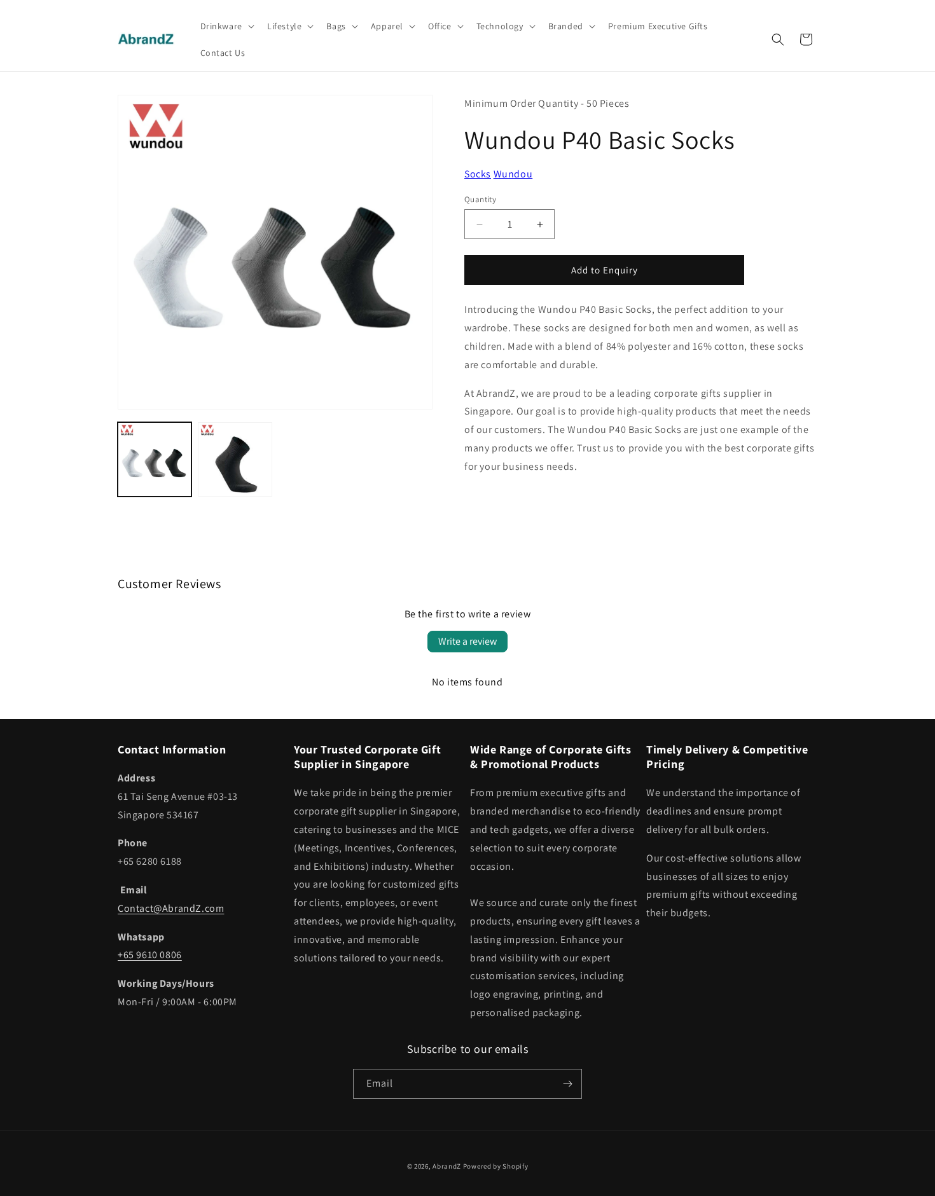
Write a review (467, 641)
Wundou (513, 174)
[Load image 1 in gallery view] (154, 459)
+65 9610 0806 (150, 954)
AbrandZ (447, 1166)
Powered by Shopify (496, 1166)
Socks (477, 174)
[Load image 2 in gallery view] (235, 459)
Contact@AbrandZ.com (171, 908)
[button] (226, 26)
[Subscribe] (567, 1084)
